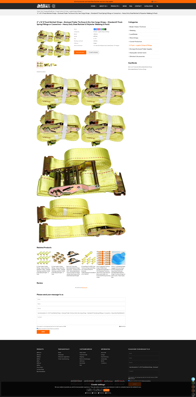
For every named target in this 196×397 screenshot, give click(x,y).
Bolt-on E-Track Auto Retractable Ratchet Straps (140, 67)
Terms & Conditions (55, 328)
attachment (123, 326)
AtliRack (39, 356)
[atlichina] (193, 379)
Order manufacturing (63, 359)
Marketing (109, 392)
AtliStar (38, 359)
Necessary (88, 392)
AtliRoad (39, 363)
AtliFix (38, 361)
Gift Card (82, 361)
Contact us (103, 363)
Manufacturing (104, 356)
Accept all (106, 390)
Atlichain (39, 354)
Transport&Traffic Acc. (49, 11)
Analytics (95, 392)
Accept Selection (98, 390)
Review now (84, 287)
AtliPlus (38, 365)
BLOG (102, 361)
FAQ (130, 6)
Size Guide (82, 363)
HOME (93, 6)
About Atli (103, 352)
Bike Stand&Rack (41, 371)
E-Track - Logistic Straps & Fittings (73, 11)
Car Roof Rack (40, 369)
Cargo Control (59, 11)
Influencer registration (63, 356)
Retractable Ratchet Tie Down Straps (137, 69)
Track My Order (83, 354)
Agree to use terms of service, (48, 328)
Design (103, 354)
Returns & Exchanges (85, 359)
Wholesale (61, 354)
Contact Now (81, 52)
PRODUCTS (114, 6)
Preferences (102, 392)
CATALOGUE (148, 6)
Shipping (82, 356)
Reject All (89, 390)
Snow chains (40, 367)
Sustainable (104, 359)
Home (38, 11)
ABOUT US (102, 6)
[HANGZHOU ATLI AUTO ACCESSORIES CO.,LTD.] (46, 6)
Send (43, 332)
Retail (59, 352)
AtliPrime (39, 352)
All (41, 11)
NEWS (125, 6)
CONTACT (138, 6)
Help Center (83, 352)
